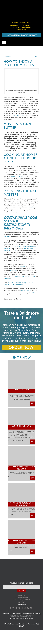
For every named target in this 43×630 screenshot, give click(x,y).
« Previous (7, 56)
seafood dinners (17, 284)
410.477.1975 (21, 30)
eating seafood (27, 282)
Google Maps (21, 604)
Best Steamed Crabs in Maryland (21, 618)
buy (32, 404)
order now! (22, 347)
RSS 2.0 (34, 293)
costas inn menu (14, 282)
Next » (37, 56)
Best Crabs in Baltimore (11, 614)
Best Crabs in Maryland (31, 614)
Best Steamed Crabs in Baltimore (21, 616)
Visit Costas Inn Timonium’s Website (21, 35)
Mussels (7, 284)
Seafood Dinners (26, 291)
